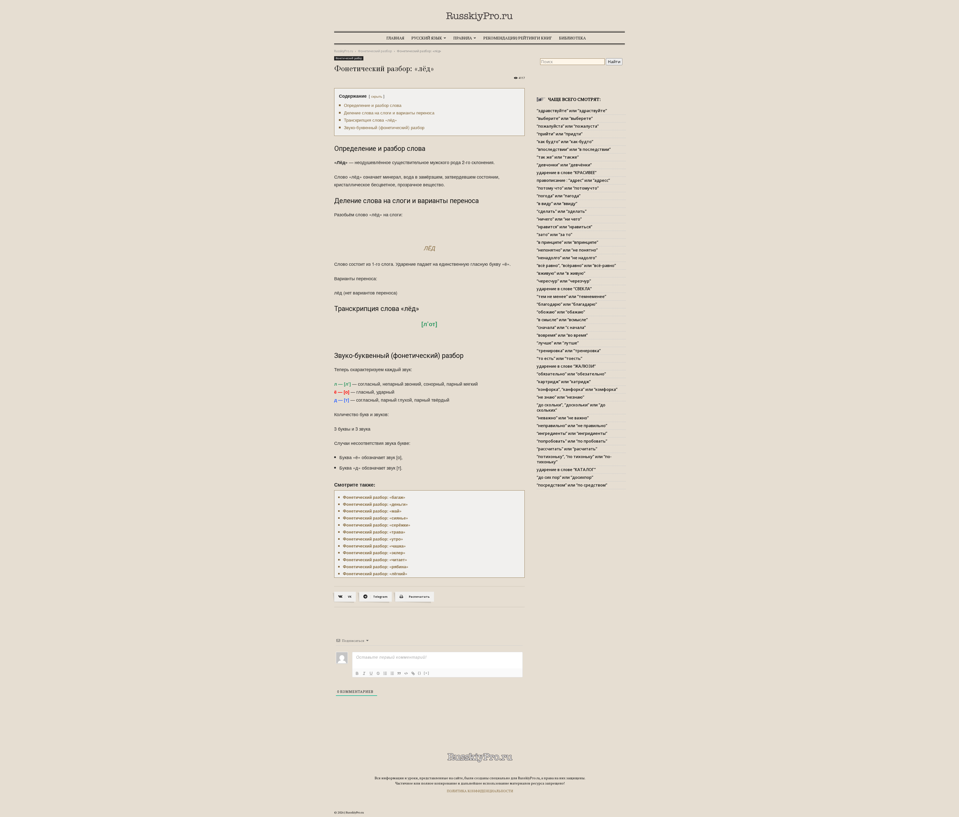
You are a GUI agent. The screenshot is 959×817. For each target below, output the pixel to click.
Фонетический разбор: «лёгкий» (375, 573)
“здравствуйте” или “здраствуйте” (572, 110)
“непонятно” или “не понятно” (567, 250)
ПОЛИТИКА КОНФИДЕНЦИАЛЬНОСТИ (480, 791)
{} (419, 673)
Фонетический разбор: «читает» (375, 559)
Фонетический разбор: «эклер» (374, 552)
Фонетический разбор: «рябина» (375, 566)
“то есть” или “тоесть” (559, 358)
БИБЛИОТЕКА (572, 38)
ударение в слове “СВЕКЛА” (564, 288)
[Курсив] (364, 673)
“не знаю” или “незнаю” (560, 397)
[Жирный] (357, 673)
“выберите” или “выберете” (565, 118)
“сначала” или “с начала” (561, 327)
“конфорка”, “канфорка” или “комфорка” (577, 389)
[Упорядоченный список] (385, 673)
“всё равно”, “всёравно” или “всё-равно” (576, 265)
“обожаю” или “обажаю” (561, 312)
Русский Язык (426, 38)
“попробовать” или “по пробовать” (572, 441)
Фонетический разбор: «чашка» (374, 546)
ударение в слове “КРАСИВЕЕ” (566, 172)
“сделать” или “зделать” (561, 211)
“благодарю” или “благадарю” (567, 304)
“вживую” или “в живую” (561, 273)
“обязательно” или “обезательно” (571, 374)
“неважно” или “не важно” (563, 418)
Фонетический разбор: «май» (372, 511)
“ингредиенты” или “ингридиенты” (572, 433)
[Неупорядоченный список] (392, 673)
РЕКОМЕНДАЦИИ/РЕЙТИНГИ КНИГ (517, 38)
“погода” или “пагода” (558, 196)
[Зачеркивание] (378, 673)
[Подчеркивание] (371, 673)
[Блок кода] (406, 673)
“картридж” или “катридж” (564, 381)
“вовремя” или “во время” (562, 335)
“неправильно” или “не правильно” (572, 425)
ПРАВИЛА (462, 38)
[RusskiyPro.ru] (479, 16)
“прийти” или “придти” (559, 134)
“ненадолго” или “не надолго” (567, 258)
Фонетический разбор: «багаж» (374, 497)
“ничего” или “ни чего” (559, 219)
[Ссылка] (413, 673)
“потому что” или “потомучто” (568, 188)
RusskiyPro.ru (343, 51)
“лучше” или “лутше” (558, 343)
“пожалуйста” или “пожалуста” (568, 126)
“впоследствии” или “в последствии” (574, 149)
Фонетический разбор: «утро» (373, 539)
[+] (426, 673)
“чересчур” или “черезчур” (564, 281)
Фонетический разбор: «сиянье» (375, 518)
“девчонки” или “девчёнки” (564, 165)
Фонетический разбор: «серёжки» (376, 525)
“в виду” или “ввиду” (557, 203)
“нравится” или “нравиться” (564, 227)
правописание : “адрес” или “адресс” (573, 180)
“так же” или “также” (558, 157)
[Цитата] (399, 673)
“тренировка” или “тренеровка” (569, 350)
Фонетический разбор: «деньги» (375, 504)
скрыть (376, 96)
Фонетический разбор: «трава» (374, 532)
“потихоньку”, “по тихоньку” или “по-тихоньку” (574, 459)
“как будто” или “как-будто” (565, 141)
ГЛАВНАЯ (395, 38)
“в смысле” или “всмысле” (562, 319)
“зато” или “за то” (554, 234)
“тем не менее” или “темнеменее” (571, 296)
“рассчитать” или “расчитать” (567, 449)
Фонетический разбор (375, 51)
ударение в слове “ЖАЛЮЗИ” (566, 366)
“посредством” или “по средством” (572, 485)
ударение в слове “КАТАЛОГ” (566, 469)
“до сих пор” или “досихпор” (565, 477)
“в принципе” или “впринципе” (567, 242)
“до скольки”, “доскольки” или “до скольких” (571, 407)
